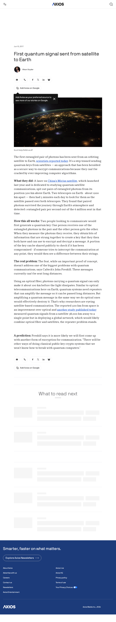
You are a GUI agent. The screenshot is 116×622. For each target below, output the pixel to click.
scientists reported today (52, 161)
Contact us (7, 582)
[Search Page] (111, 4)
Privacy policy (61, 578)
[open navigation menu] (5, 4)
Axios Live (60, 568)
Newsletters (8, 587)
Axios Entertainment (11, 592)
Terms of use (61, 582)
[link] (16, 79)
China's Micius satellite (62, 181)
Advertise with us (10, 573)
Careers (6, 578)
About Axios (8, 568)
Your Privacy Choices (64, 587)
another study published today (77, 310)
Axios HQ (59, 573)
